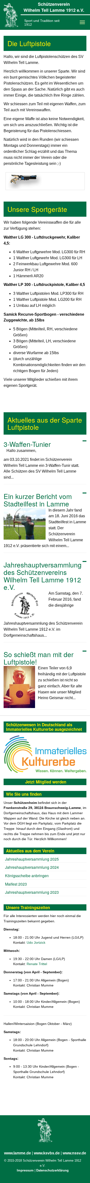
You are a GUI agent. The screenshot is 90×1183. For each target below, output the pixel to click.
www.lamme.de (17, 1153)
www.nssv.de (74, 1153)
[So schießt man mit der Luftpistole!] (19, 687)
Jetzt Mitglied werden (45, 782)
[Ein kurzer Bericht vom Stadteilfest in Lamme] (25, 524)
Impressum (25, 1170)
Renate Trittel (37, 964)
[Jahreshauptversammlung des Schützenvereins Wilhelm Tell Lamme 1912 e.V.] (25, 605)
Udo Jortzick (36, 942)
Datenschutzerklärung (52, 1170)
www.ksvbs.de (47, 1153)
